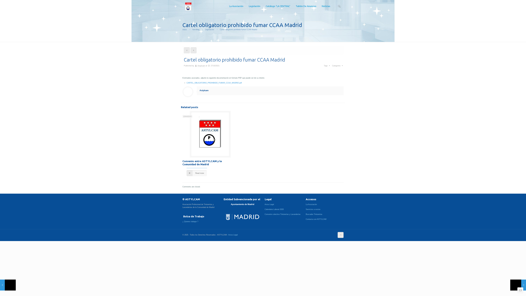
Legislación (209, 30)
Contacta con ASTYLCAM (316, 219)
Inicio (184, 30)
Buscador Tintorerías (314, 214)
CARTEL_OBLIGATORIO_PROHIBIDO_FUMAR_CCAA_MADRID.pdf (214, 83)
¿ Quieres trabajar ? (190, 221)
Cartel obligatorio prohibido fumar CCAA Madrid (238, 30)
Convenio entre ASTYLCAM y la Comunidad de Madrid (202, 163)
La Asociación (311, 204)
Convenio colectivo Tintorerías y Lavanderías (283, 214)
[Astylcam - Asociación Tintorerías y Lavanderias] (188, 6)
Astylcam (201, 66)
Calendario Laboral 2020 (274, 209)
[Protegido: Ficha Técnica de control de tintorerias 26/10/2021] (8, 285)
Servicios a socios (313, 209)
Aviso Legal (269, 204)
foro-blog (195, 30)
